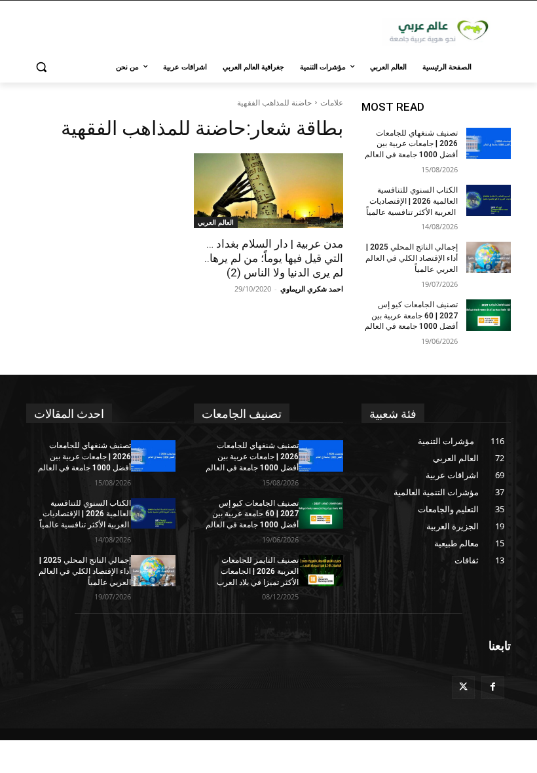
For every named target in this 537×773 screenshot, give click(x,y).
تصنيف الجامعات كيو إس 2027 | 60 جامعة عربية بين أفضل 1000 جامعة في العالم (411, 315)
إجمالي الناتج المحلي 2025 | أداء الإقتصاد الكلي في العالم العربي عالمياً (411, 258)
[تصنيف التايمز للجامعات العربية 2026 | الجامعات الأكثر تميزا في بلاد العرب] (321, 570)
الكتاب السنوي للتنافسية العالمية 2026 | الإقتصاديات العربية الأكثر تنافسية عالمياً (412, 201)
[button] (41, 67)
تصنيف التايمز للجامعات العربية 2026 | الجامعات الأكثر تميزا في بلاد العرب (258, 571)
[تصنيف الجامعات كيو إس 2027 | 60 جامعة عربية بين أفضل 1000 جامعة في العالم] (488, 315)
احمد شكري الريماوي (311, 288)
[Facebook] (492, 687)
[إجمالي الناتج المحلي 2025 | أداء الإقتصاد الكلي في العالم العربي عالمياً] (488, 257)
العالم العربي (216, 222)
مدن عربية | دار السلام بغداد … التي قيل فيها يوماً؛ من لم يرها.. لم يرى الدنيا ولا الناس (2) (273, 258)
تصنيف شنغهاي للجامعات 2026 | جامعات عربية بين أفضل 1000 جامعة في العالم (411, 144)
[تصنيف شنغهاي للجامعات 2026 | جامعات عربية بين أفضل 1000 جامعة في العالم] (488, 143)
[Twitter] (463, 687)
